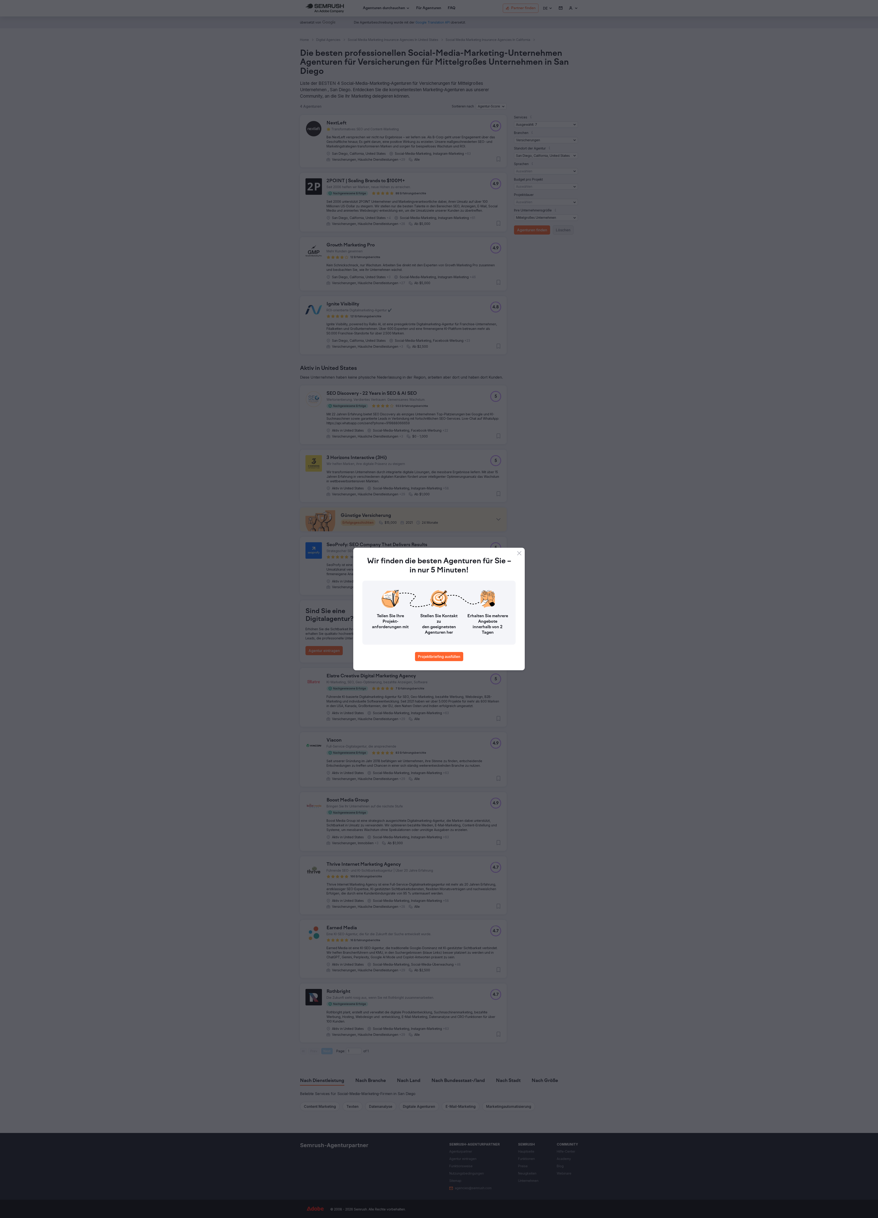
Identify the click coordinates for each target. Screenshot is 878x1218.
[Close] (519, 553)
